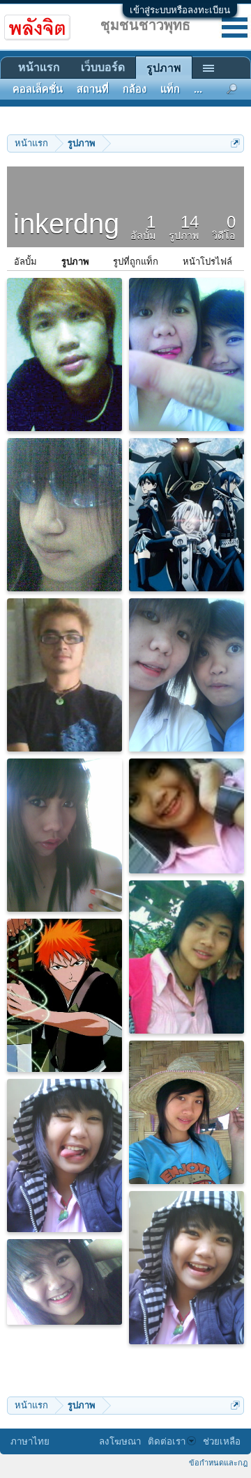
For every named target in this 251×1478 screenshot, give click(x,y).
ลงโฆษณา (120, 1441)
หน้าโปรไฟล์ (207, 261)
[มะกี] (64, 835)
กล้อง (134, 89)
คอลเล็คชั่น (38, 89)
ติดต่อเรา (166, 1441)
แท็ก (170, 89)
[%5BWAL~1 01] (64, 995)
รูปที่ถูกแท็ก (135, 261)
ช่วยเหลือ (222, 1441)
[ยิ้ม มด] (186, 354)
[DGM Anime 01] (186, 514)
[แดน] (64, 354)
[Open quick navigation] (235, 143)
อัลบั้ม (25, 261)
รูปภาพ (75, 261)
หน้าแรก (39, 67)
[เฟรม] (64, 514)
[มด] (186, 816)
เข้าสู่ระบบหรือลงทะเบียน (180, 10)
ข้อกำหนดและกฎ (218, 1462)
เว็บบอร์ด (103, 67)
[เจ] (64, 675)
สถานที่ (93, 89)
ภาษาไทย (30, 1441)
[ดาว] (186, 957)
